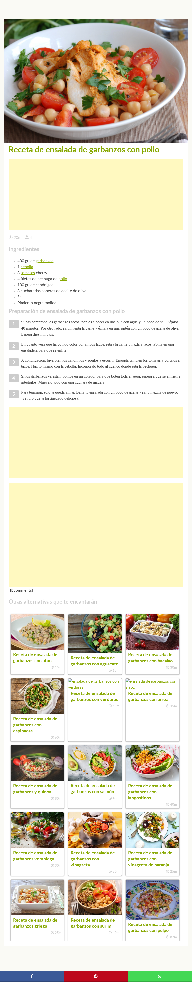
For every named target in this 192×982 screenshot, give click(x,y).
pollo (62, 279)
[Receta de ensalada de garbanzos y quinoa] (37, 780)
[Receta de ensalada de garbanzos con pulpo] (152, 918)
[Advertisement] (96, 194)
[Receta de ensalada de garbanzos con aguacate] (95, 652)
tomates (28, 273)
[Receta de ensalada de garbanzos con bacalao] (152, 649)
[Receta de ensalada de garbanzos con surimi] (95, 914)
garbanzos (45, 261)
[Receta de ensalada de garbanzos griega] (37, 914)
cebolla (27, 267)
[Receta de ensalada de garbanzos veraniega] (37, 847)
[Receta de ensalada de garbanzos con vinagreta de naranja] (152, 847)
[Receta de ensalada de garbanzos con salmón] (95, 780)
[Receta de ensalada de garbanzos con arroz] (152, 687)
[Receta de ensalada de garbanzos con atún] (37, 648)
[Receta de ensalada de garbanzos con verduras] (95, 687)
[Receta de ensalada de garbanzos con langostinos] (152, 780)
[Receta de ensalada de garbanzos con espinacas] (37, 713)
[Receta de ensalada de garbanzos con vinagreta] (95, 847)
